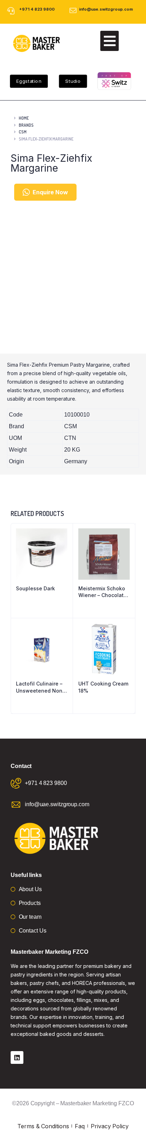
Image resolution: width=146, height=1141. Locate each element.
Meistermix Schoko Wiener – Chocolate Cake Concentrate (102, 592)
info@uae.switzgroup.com (106, 9)
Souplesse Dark (35, 588)
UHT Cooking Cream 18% (103, 687)
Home (24, 118)
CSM (23, 131)
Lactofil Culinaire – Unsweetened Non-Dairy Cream (40, 687)
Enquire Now (50, 192)
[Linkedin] (17, 1057)
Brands (26, 125)
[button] (109, 41)
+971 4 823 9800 (37, 9)
